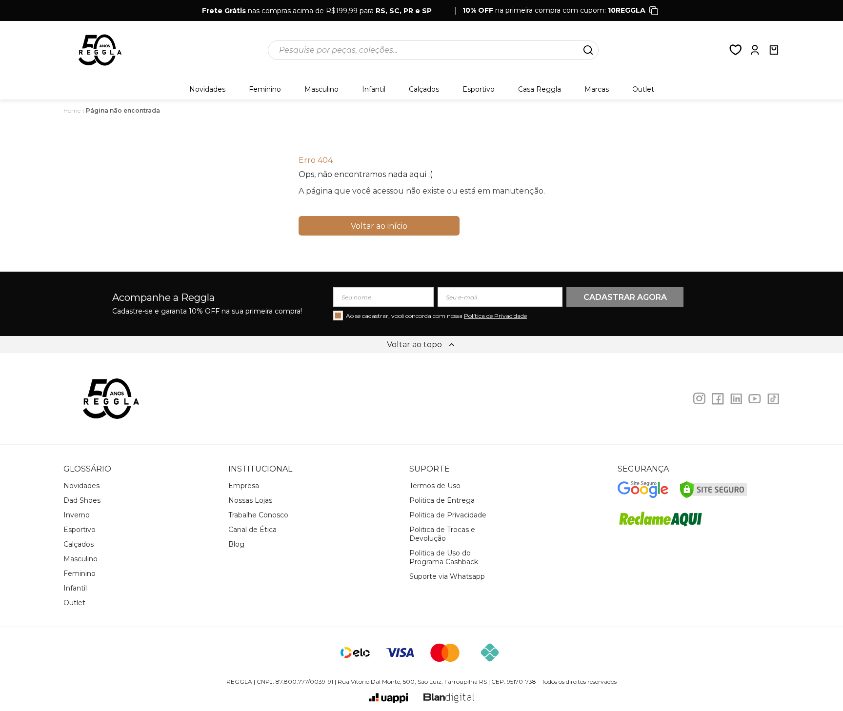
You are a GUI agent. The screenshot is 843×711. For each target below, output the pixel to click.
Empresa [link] (243, 485)
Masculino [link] (321, 89)
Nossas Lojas (250, 500)
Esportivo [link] (478, 89)
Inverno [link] (76, 515)
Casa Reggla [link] (539, 89)
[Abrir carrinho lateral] (774, 50)
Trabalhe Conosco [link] (258, 515)
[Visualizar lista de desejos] (735, 50)
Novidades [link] (207, 89)
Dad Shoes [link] (81, 500)
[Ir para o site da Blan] (448, 698)
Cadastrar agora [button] (625, 297)
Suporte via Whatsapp (447, 576)
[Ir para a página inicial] (100, 50)
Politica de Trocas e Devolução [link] (442, 534)
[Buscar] (588, 50)
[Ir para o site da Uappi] (388, 698)
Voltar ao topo (414, 344)
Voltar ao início (379, 226)
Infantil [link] (373, 89)
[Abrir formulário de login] (755, 50)
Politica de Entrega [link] (442, 500)
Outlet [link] (74, 602)
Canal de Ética (252, 529)
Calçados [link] (424, 89)
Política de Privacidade (495, 315)
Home (71, 110)
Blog (236, 544)
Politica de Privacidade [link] (447, 515)
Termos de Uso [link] (435, 485)
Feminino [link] (265, 89)
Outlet (643, 89)
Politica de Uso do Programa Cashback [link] (443, 557)
